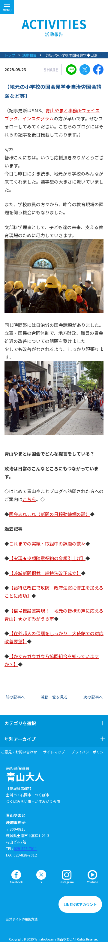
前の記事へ (15, 697)
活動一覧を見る (54, 697)
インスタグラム (38, 118)
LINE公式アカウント (80, 904)
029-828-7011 (25, 848)
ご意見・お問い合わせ (19, 752)
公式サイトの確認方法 (22, 919)
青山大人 (25, 774)
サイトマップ (54, 752)
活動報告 (29, 54)
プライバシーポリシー (89, 752)
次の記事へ (93, 697)
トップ (9, 54)
